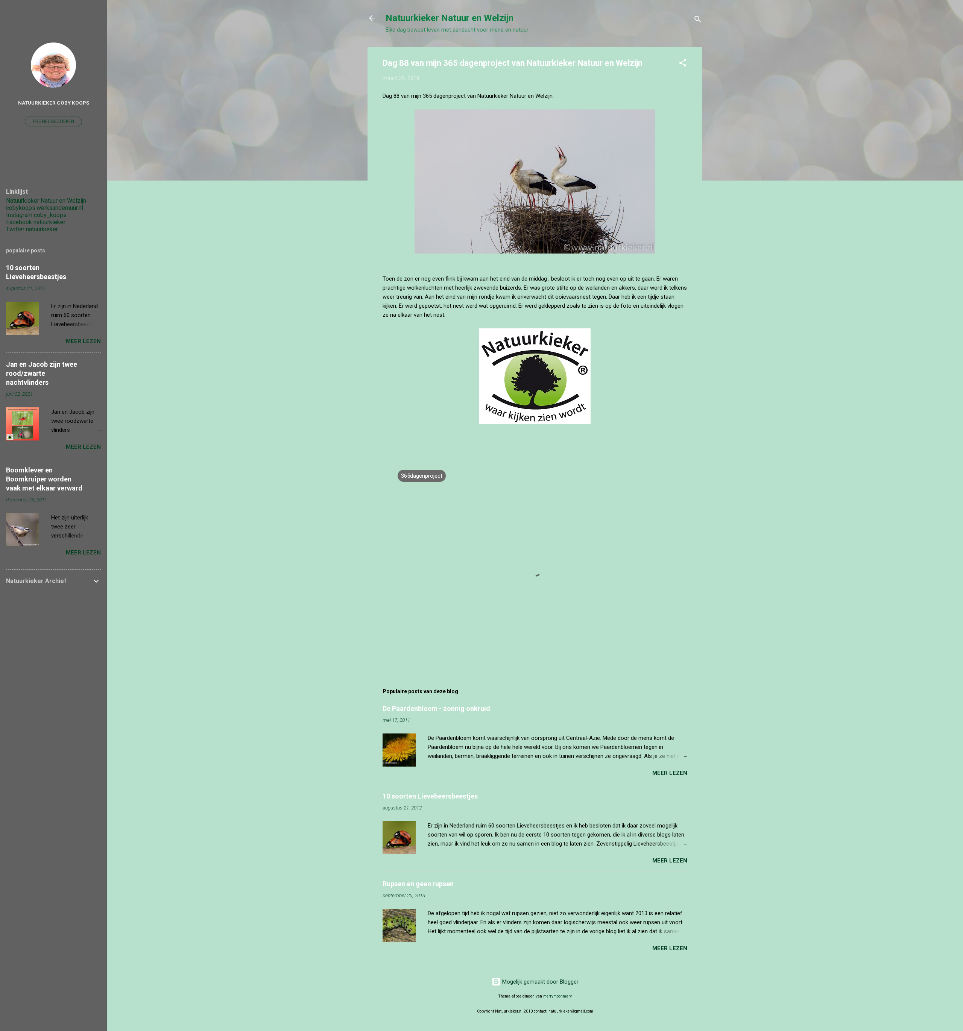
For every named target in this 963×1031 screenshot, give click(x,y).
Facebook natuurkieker (35, 222)
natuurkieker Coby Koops (53, 103)
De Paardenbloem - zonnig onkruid (436, 708)
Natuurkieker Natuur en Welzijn (449, 18)
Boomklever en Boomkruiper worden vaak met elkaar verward (44, 479)
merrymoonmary (557, 996)
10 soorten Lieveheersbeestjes (430, 796)
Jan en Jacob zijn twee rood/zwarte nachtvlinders (41, 373)
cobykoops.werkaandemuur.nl (44, 207)
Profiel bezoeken (53, 121)
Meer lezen (669, 773)
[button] (682, 64)
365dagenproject (421, 475)
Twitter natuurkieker (32, 229)
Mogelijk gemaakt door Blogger (540, 981)
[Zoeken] (697, 20)
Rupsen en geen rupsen (418, 884)
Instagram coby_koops (36, 215)
